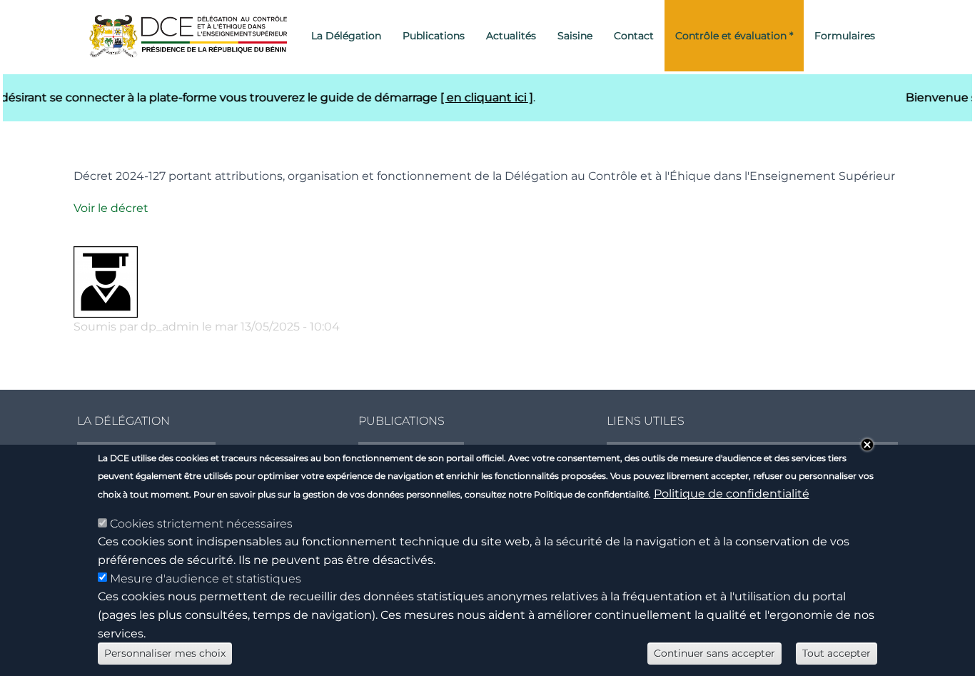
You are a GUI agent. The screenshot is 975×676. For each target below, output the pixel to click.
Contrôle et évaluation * (734, 35)
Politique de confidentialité (731, 493)
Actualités (511, 35)
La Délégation (346, 35)
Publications (434, 35)
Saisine (574, 35)
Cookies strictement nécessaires (201, 523)
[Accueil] (193, 35)
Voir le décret (111, 208)
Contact (634, 35)
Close (867, 444)
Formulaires (844, 35)
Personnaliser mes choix (165, 653)
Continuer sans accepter (714, 653)
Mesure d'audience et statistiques (205, 578)
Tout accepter (836, 653)
